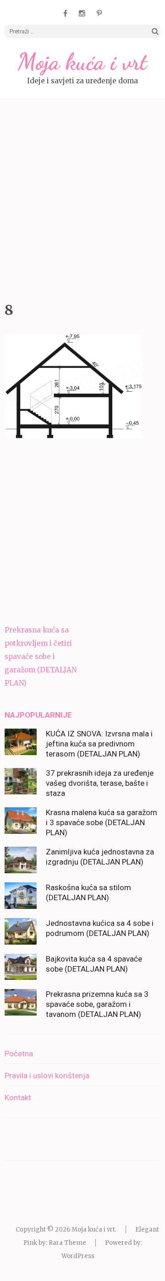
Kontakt (18, 1097)
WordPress (77, 1256)
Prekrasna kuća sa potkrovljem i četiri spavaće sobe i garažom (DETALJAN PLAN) (41, 656)
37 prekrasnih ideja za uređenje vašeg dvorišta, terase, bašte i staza (100, 783)
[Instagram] (82, 13)
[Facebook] (65, 13)
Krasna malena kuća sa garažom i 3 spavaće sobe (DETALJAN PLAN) (101, 822)
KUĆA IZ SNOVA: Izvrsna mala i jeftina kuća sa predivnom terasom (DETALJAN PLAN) (99, 743)
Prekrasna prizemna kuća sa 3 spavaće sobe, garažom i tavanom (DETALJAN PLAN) (97, 1004)
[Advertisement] (82, 198)
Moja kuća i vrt (82, 61)
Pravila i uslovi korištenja (47, 1075)
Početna (19, 1053)
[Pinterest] (99, 13)
